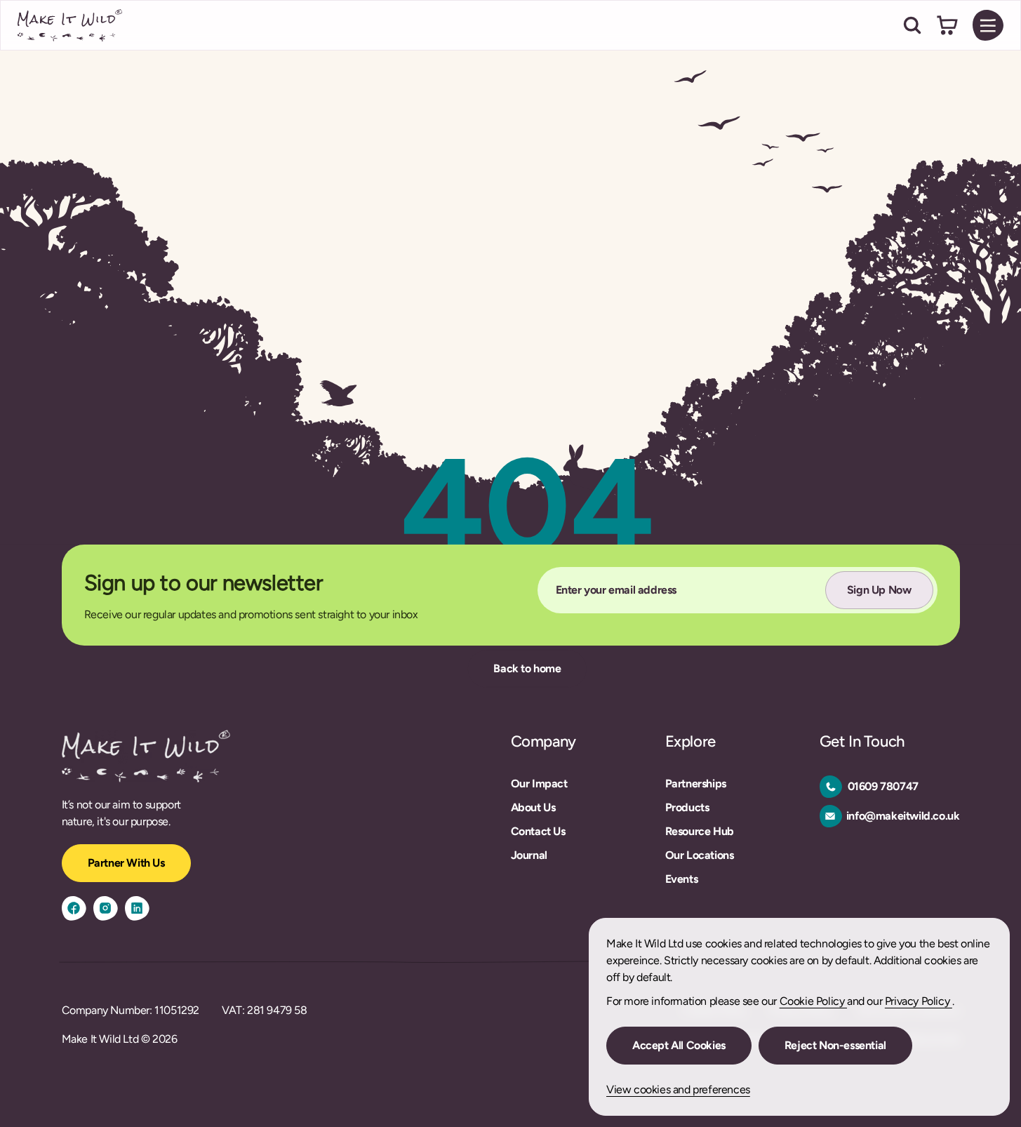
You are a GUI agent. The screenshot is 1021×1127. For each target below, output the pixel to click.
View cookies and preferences (678, 1089)
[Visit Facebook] (74, 908)
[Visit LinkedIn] (137, 908)
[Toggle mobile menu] (988, 25)
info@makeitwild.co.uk (903, 815)
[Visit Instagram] (105, 908)
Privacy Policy (918, 1001)
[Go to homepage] (70, 25)
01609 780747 (883, 786)
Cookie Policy (813, 1001)
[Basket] (947, 25)
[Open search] (912, 25)
